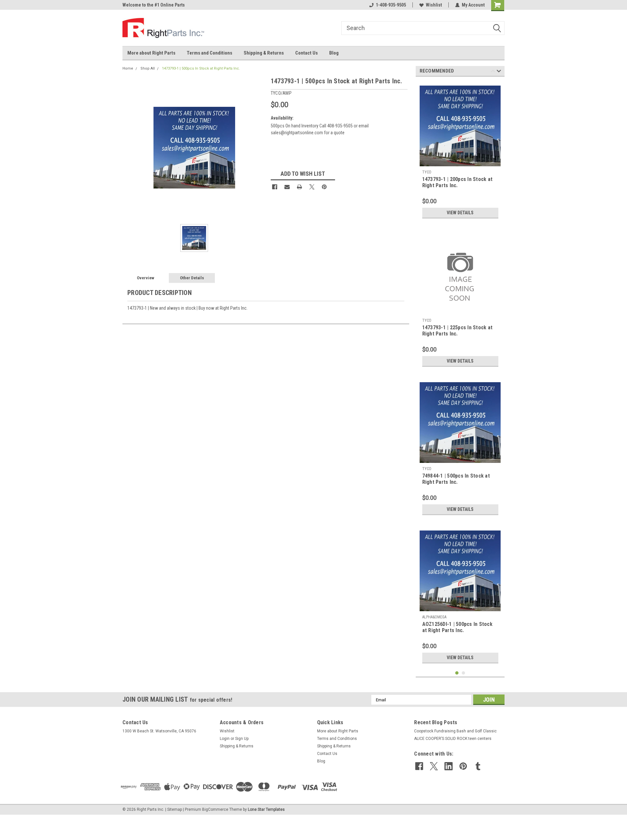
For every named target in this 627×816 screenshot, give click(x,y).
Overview (145, 277)
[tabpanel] (460, 151)
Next (498, 72)
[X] (311, 186)
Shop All (147, 68)
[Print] (299, 186)
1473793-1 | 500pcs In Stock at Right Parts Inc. (201, 68)
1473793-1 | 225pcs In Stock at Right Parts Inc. (457, 330)
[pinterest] (463, 766)
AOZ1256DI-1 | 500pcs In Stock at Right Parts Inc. (457, 627)
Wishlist (434, 5)
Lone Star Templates (266, 809)
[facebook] (419, 766)
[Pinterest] (324, 186)
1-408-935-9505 (391, 5)
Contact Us (306, 53)
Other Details (192, 277)
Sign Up (242, 738)
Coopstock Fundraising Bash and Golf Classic (455, 731)
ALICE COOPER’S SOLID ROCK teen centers (452, 738)
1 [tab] (457, 673)
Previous (492, 72)
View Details (460, 212)
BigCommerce (215, 809)
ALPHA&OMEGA (434, 617)
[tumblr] (478, 766)
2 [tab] (463, 673)
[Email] (287, 186)
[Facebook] (274, 186)
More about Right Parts (151, 53)
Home (127, 68)
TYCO (426, 172)
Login (225, 738)
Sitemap (174, 809)
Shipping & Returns (264, 53)
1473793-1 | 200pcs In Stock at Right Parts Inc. (457, 182)
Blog (334, 53)
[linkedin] (448, 766)
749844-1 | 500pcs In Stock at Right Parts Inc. (456, 479)
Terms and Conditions (209, 53)
